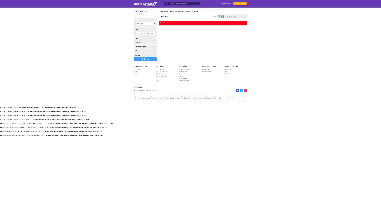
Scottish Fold (160, 69)
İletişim (135, 74)
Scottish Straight (161, 71)
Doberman (228, 69)
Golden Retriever (184, 69)
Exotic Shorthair (161, 76)
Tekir (157, 80)
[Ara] (198, 3)
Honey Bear (140, 14)
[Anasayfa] (145, 3)
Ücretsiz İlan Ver (240, 3)
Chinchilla (159, 78)
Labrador (228, 74)
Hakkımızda (136, 69)
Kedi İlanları (139, 11)
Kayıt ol (229, 3)
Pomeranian (183, 71)
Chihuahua (182, 74)
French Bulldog (184, 80)
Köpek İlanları (206, 71)
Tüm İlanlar (164, 16)
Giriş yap (223, 3)
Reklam (135, 71)
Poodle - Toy (183, 78)
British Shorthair (161, 74)
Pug (226, 71)
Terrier (181, 76)
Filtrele (146, 59)
